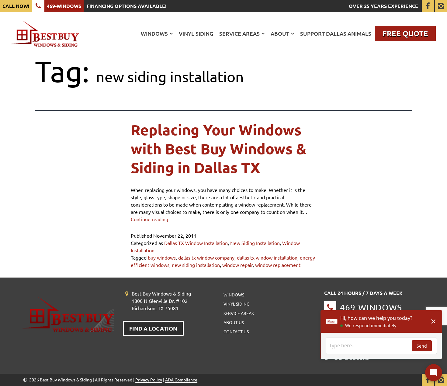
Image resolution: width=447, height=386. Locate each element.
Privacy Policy (148, 379)
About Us (234, 322)
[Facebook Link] (428, 6)
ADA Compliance (181, 379)
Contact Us (236, 331)
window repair (237, 265)
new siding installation (196, 265)
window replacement (277, 265)
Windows (154, 33)
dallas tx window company (206, 257)
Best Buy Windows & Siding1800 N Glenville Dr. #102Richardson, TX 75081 (161, 300)
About (280, 33)
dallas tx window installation (267, 257)
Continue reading (149, 219)
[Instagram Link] (441, 6)
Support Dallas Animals (335, 33)
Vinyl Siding (196, 33)
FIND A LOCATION (153, 328)
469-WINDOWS (64, 6)
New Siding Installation (255, 243)
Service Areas (239, 33)
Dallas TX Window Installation (196, 243)
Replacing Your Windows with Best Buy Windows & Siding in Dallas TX (219, 148)
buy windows (162, 257)
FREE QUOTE (405, 33)
